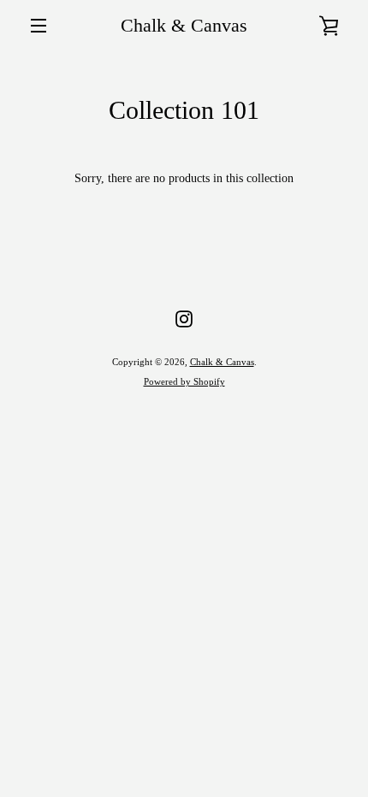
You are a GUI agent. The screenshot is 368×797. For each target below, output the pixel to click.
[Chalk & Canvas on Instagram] (184, 317)
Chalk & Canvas (184, 25)
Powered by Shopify (184, 381)
